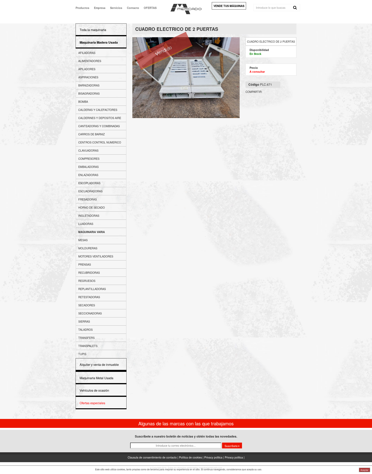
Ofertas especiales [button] (92, 403)
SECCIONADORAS (90, 313)
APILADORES (86, 69)
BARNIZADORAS (88, 85)
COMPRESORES (88, 159)
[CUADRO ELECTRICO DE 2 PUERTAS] (186, 77)
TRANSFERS (86, 338)
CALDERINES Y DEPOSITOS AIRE (99, 118)
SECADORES (86, 305)
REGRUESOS (86, 281)
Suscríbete (232, 446)
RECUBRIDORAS (89, 273)
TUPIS (82, 354)
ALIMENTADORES (89, 61)
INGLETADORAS (88, 216)
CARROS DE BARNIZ (91, 134)
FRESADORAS (87, 199)
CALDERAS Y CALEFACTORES (97, 110)
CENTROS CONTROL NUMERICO (99, 142)
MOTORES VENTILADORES (95, 256)
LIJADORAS (85, 224)
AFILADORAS (86, 53)
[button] (99, 42)
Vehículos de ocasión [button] (94, 390)
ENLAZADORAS (88, 175)
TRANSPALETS (87, 346)
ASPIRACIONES (88, 77)
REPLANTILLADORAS (92, 289)
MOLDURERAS (87, 248)
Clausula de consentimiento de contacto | (153, 457)
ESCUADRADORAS (90, 191)
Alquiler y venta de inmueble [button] (99, 364)
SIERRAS (84, 321)
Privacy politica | (214, 457)
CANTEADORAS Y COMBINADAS (99, 126)
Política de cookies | (191, 457)
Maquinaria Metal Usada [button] (96, 378)
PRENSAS (84, 264)
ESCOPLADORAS (89, 183)
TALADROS (85, 330)
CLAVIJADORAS (88, 150)
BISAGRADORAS (89, 93)
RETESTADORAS (89, 297)
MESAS (83, 240)
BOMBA (83, 102)
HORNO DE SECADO (91, 207)
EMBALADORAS (88, 167)
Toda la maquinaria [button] (93, 30)
